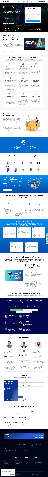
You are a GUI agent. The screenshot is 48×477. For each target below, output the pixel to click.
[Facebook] (7, 399)
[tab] (16, 310)
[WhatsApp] (47, 234)
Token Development (10, 66)
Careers (5, 462)
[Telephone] (47, 242)
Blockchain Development (17, 464)
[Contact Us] (47, 240)
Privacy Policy (6, 464)
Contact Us (5, 461)
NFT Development (23, 66)
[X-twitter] (7, 436)
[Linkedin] (9, 351)
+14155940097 (6, 446)
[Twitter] (9, 399)
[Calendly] (47, 237)
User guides (41, 474)
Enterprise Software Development (18, 461)
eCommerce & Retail (26, 461)
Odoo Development (16, 465)
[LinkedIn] (14, 399)
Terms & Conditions (6, 463)
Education (25, 464)
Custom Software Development (18, 462)
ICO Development (23, 96)
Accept (12, 474)
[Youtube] (8, 436)
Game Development (16, 463)
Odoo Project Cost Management (38, 462)
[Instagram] (11, 399)
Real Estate (25, 463)
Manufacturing (26, 465)
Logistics (25, 462)
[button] (3, 275)
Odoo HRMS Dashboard (37, 461)
